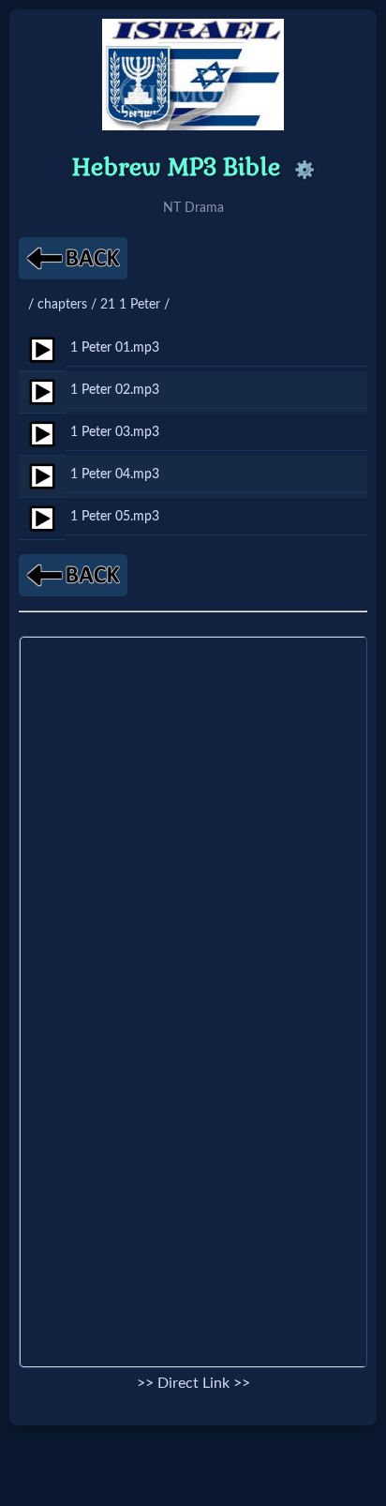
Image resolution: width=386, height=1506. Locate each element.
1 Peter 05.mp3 (114, 516)
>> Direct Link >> (193, 1383)
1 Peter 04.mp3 (114, 474)
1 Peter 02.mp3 (114, 390)
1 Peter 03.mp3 (114, 432)
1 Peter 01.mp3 (114, 347)
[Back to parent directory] (73, 258)
